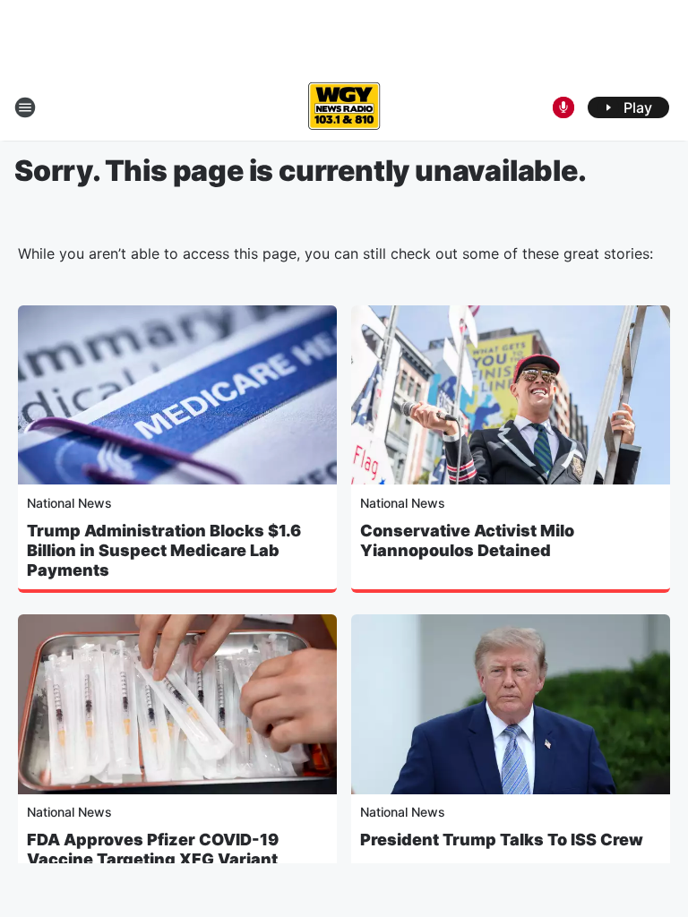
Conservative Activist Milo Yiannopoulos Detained (467, 540)
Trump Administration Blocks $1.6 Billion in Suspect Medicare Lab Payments (164, 550)
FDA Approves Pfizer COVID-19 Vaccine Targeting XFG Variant (153, 849)
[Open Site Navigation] (25, 107)
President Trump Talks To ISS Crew (501, 839)
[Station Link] (344, 107)
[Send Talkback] (563, 107)
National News (69, 502)
